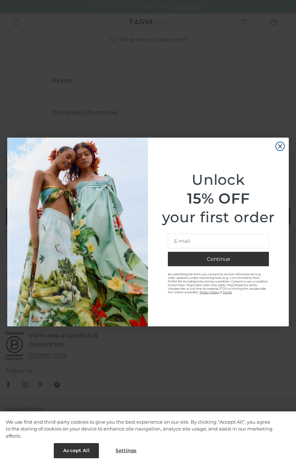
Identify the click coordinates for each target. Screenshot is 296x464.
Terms (227, 292)
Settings (126, 450)
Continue (218, 259)
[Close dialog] (280, 146)
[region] (148, 437)
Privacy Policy (209, 292)
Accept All (76, 450)
